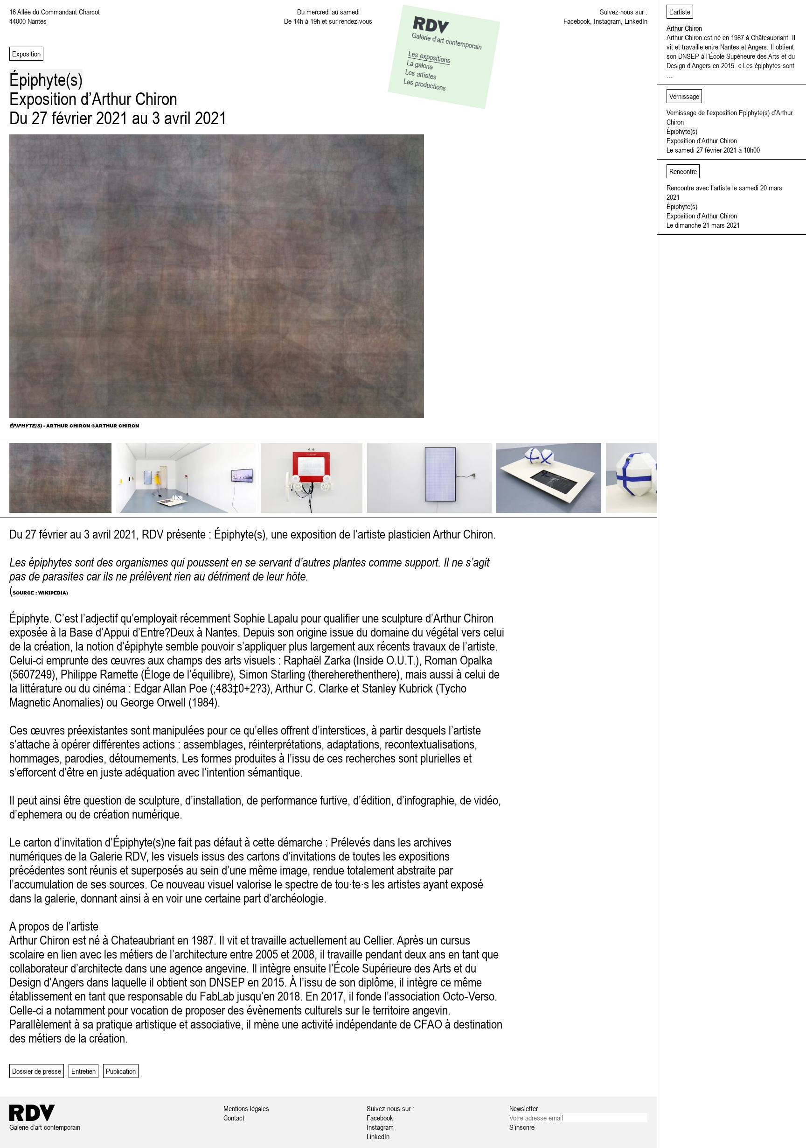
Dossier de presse (36, 1071)
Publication (121, 1071)
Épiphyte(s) (682, 131)
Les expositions (430, 56)
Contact (233, 1117)
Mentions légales (246, 1108)
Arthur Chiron (684, 28)
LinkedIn (636, 21)
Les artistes (421, 74)
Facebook (576, 21)
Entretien (83, 1071)
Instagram (607, 21)
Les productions (425, 84)
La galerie (419, 64)
